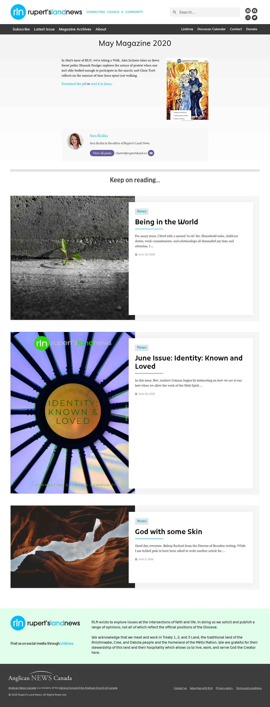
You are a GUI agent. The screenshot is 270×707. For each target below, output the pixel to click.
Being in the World (166, 222)
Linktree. (67, 644)
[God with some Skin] (73, 587)
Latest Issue (44, 29)
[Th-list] (248, 10)
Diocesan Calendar (211, 29)
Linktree (187, 29)
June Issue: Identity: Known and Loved (189, 362)
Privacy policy (224, 688)
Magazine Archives (75, 29)
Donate (251, 29)
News (141, 212)
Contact (236, 29)
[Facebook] (254, 10)
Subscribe (21, 29)
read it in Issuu (101, 83)
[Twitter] (254, 17)
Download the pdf (74, 83)
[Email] (151, 153)
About (101, 29)
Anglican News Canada (22, 687)
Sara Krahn (99, 135)
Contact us (180, 688)
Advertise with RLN (201, 688)
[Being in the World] (73, 319)
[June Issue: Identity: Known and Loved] (73, 492)
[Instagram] (248, 17)
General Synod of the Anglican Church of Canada (88, 687)
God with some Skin (168, 532)
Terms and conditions (249, 688)
